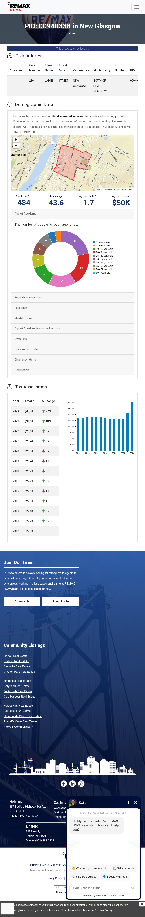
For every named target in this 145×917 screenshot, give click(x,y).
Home (72, 33)
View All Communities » (18, 726)
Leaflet (99, 189)
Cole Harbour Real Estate (19, 696)
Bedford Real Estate (16, 661)
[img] (142, 904)
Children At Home (26, 359)
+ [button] (16, 139)
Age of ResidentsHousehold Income (37, 328)
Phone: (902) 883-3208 (40, 840)
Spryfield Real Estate (17, 686)
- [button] (16, 145)
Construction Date (26, 349)
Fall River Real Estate (17, 710)
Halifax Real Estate (15, 655)
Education (21, 307)
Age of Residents (25, 213)
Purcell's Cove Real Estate (20, 721)
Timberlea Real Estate (17, 680)
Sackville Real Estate (17, 666)
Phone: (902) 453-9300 (23, 815)
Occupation (22, 370)
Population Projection (28, 297)
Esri (117, 189)
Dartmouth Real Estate (18, 691)
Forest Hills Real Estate (18, 705)
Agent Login (60, 601)
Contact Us (22, 601)
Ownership (21, 339)
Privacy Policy (103, 910)
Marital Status (23, 318)
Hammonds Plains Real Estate (23, 716)
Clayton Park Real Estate (19, 671)
